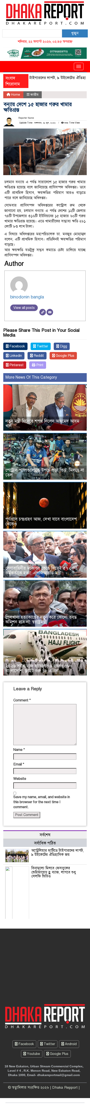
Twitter (42, 346)
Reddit (38, 356)
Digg (63, 346)
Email (18, 764)
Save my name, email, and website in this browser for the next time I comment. (41, 802)
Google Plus (64, 356)
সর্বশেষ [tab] (45, 834)
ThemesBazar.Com (63, 1107)
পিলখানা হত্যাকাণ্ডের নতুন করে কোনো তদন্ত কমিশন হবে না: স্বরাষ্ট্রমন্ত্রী (41, 619)
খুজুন (74, 33)
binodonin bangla (27, 297)
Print (39, 365)
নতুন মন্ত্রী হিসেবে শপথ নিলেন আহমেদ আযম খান (42, 423)
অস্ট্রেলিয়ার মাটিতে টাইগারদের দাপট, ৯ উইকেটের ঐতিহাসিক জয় (57, 852)
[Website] (42, 312)
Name (19, 750)
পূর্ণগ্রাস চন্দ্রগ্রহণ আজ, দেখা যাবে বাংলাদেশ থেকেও (41, 521)
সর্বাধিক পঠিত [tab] (45, 843)
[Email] (50, 312)
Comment (22, 700)
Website (19, 779)
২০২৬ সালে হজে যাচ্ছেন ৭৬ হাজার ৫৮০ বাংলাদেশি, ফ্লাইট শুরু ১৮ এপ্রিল (38, 668)
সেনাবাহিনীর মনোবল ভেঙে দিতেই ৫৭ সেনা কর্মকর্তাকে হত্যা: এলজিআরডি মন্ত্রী (41, 570)
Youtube (33, 1054)
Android (70, 1044)
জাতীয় (34, 94)
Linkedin (15, 356)
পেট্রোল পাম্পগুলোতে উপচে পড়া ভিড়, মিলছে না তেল (44, 472)
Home (15, 94)
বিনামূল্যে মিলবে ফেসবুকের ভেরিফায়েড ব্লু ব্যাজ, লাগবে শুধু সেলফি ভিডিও (53, 872)
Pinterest (16, 365)
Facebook (17, 346)
